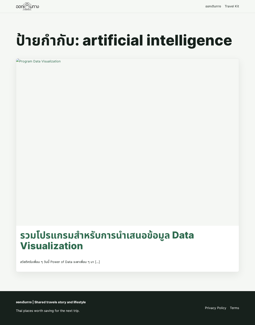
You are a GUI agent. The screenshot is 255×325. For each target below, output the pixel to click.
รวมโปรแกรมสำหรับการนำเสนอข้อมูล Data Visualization (107, 240)
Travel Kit (232, 6)
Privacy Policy (215, 308)
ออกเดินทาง (213, 6)
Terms (234, 308)
